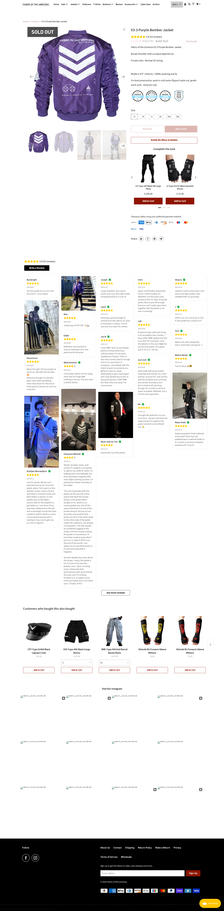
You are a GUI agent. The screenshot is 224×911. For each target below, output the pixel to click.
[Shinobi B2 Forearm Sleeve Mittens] (152, 631)
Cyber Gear (145, 4)
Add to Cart (39, 670)
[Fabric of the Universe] (36, 4)
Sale (63, 4)
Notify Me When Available (164, 140)
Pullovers (86, 4)
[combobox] (76, 663)
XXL (169, 116)
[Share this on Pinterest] (154, 239)
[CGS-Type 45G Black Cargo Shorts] (76, 631)
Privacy (177, 847)
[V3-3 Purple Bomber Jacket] (77, 76)
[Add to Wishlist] (124, 29)
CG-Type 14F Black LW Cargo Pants (148, 187)
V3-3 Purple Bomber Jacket (152, 30)
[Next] (123, 76)
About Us (105, 847)
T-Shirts (97, 4)
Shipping (129, 847)
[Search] (189, 4)
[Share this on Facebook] (147, 239)
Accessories (130, 4)
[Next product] (210, 645)
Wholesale (126, 857)
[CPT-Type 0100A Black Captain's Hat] (39, 631)
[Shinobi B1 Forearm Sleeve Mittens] (190, 631)
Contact (117, 847)
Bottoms (107, 4)
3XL (178, 116)
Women (119, 4)
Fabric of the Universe (117, 881)
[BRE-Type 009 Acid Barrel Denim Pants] (114, 631)
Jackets (74, 4)
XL (161, 116)
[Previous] (31, 76)
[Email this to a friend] (161, 239)
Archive (156, 4)
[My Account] (185, 4)
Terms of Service (108, 857)
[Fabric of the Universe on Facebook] (26, 858)
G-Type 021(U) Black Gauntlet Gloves (180, 187)
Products (35, 21)
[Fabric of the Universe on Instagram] (36, 858)
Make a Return (162, 847)
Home (56, 4)
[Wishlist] (193, 4)
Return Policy (145, 847)
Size (133, 110)
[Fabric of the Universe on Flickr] (42, 858)
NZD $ (175, 4)
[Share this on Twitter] (140, 239)
